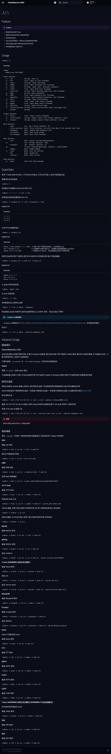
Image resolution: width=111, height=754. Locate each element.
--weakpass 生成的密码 (13, 317)
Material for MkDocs (15, 751)
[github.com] (108, 750)
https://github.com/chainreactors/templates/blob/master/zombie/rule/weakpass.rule (53, 323)
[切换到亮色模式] (55, 2)
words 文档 (86, 391)
